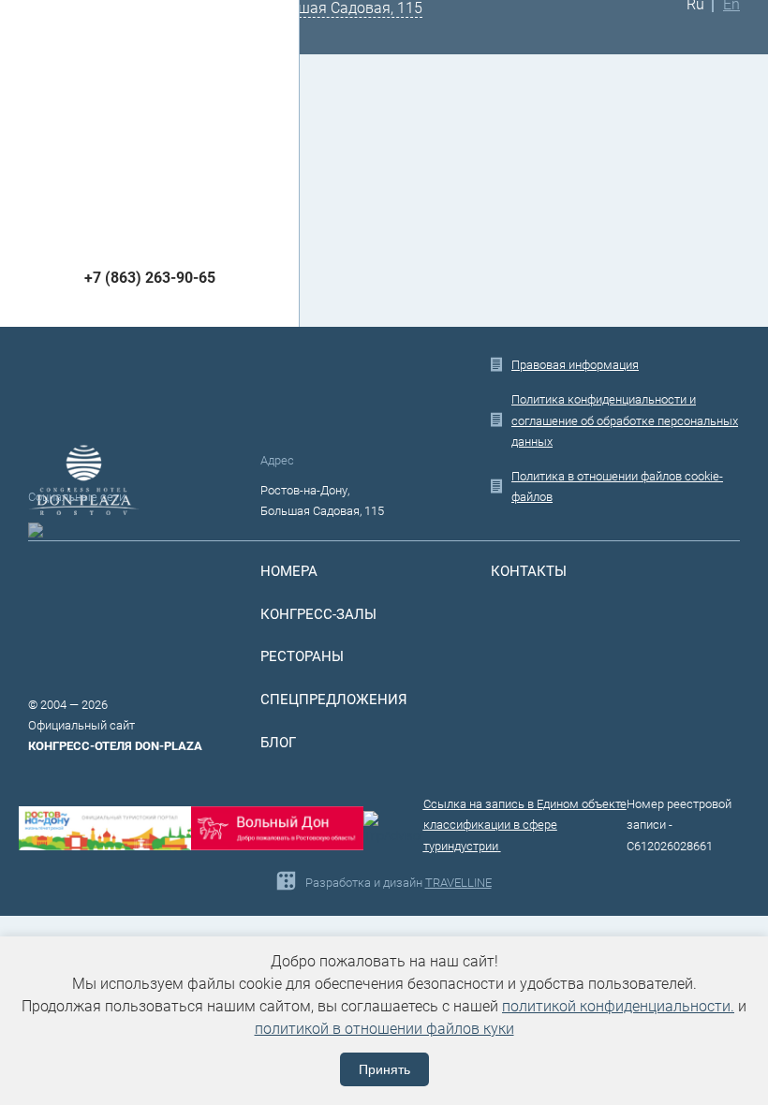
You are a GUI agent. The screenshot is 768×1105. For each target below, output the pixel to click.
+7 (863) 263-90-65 (149, 278)
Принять (384, 1069)
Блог (278, 742)
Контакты (529, 571)
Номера (289, 571)
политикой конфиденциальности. (618, 1006)
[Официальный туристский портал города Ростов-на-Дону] (105, 828)
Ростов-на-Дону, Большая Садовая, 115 (322, 500)
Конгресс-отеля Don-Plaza (115, 746)
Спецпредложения (333, 699)
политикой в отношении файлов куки (384, 1029)
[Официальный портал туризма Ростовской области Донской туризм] (277, 828)
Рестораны (302, 656)
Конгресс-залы (318, 614)
